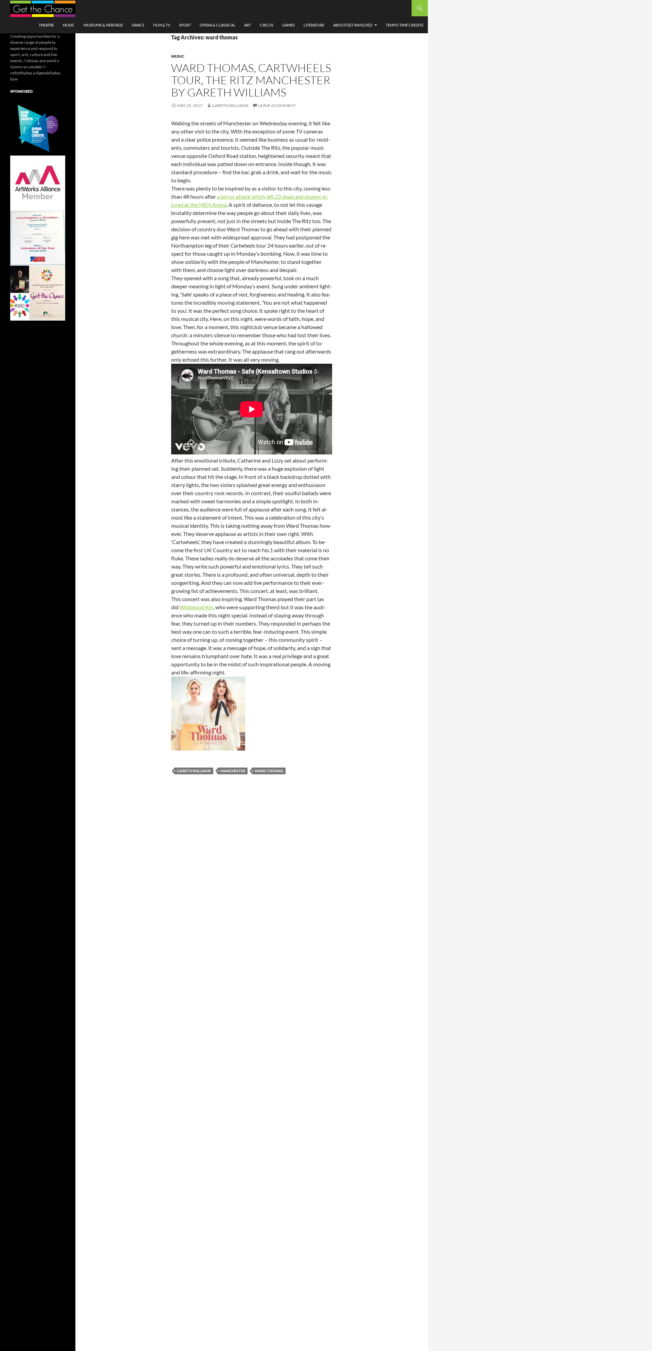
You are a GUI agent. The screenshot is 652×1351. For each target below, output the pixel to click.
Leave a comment (277, 105)
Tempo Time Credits (404, 25)
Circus (266, 25)
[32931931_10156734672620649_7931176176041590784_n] (37, 237)
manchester (232, 771)
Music (69, 25)
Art (247, 25)
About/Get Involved (352, 25)
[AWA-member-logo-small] (37, 182)
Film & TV (161, 25)
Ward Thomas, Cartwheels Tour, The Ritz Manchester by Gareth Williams (251, 80)
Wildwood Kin (196, 607)
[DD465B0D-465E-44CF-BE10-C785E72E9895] (37, 292)
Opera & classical (217, 25)
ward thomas (269, 771)
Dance (138, 25)
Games (288, 25)
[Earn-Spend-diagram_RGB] (37, 127)
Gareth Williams (230, 105)
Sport (185, 25)
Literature (314, 25)
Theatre (46, 25)
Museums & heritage (103, 25)
